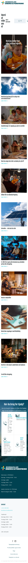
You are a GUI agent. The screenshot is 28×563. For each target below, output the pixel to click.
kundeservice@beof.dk (6, 510)
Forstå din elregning (6, 374)
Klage (14, 551)
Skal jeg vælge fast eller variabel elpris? (13, 42)
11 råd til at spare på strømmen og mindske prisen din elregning (12, 263)
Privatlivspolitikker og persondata (14, 547)
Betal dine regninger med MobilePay (10, 331)
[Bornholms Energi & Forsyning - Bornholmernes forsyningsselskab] (12, 2)
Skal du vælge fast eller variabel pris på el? (12, 161)
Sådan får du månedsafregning (9, 195)
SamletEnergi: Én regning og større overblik (13, 126)
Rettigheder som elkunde (14, 557)
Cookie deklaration (14, 554)
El (21, 21)
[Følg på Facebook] (13, 541)
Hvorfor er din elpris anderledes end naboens (13, 365)
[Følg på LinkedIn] (15, 541)
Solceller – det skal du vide (8, 228)
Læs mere (13, 66)
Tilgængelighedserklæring (14, 544)
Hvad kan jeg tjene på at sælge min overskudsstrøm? (10, 97)
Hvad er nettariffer (6, 298)
